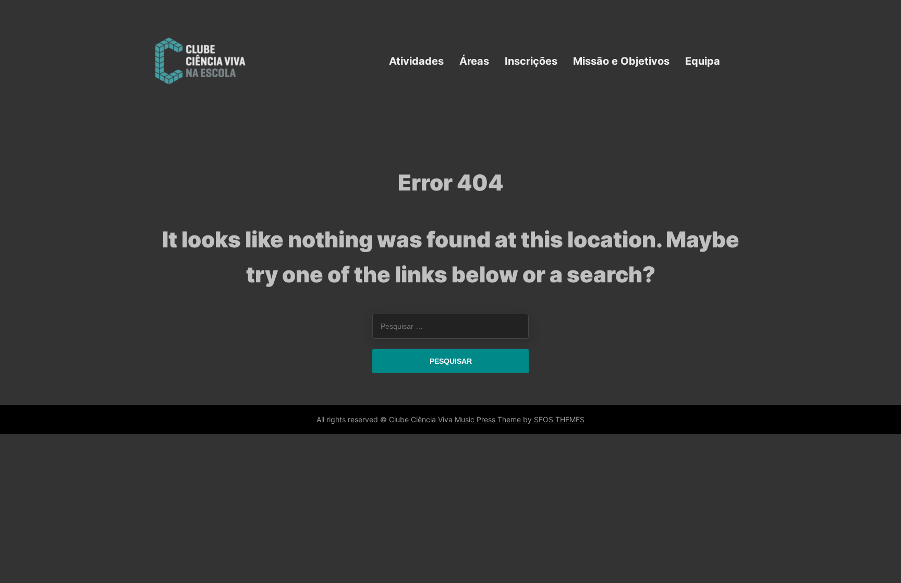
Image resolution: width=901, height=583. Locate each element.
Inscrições (531, 60)
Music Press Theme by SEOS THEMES (520, 419)
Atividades (416, 60)
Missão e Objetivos (621, 60)
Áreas (474, 60)
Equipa (702, 60)
